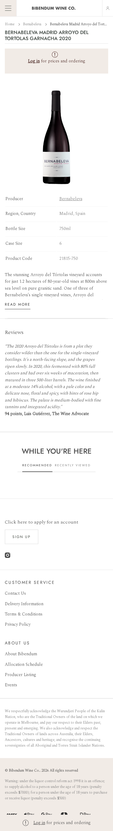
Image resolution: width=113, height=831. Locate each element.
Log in (39, 823)
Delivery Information (24, 604)
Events (11, 685)
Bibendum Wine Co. (24, 770)
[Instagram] (7, 556)
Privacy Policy (17, 624)
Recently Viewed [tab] (73, 465)
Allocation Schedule (24, 664)
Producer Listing (20, 675)
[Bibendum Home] (53, 8)
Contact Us (15, 593)
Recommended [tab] (37, 465)
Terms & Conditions (23, 614)
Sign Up (21, 537)
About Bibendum (21, 654)
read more (17, 304)
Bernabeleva (32, 24)
